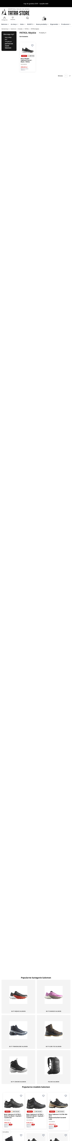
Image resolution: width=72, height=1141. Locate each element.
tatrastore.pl (5, 29)
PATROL (27, 29)
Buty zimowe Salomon (18, 1082)
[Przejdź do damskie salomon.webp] (54, 995)
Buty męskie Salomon (18, 1011)
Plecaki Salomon (53, 1082)
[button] (32, 45)
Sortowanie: (24, 36)
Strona (60, 76)
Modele (20, 29)
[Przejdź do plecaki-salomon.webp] (54, 1065)
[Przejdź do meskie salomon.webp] (18, 995)
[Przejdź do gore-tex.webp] (54, 1030)
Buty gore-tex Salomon (53, 1046)
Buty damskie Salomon (53, 1011)
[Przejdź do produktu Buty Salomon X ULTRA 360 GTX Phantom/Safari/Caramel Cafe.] (58, 1103)
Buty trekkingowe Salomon (18, 1046)
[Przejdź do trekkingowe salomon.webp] (18, 1030)
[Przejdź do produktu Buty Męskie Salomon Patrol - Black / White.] (27, 50)
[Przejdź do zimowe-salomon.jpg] (18, 1065)
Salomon (13, 29)
